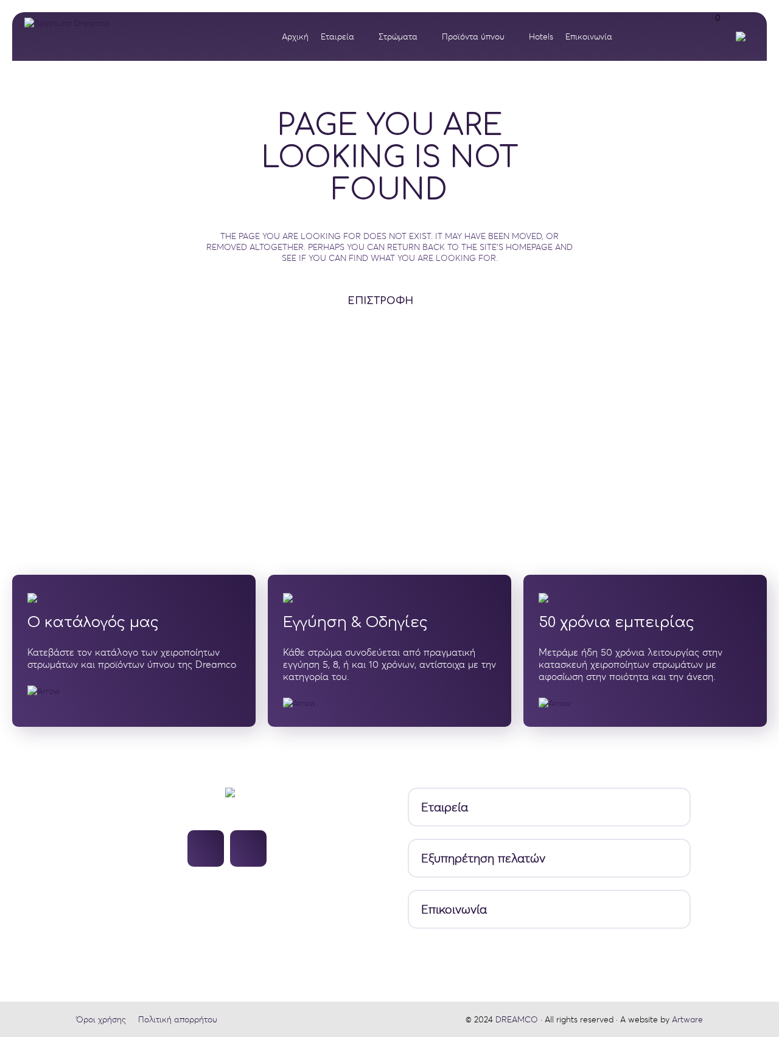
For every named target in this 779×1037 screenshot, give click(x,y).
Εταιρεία (444, 807)
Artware (687, 1019)
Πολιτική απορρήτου (177, 1019)
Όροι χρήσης (101, 1019)
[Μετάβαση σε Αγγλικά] (744, 36)
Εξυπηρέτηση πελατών (483, 858)
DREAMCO (516, 1019)
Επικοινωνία (454, 909)
